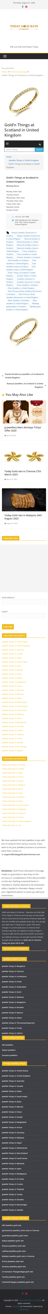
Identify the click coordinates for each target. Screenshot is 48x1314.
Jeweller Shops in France (12, 686)
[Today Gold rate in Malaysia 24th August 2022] (24, 490)
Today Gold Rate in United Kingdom (16, 821)
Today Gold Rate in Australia (13, 765)
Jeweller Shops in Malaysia (13, 694)
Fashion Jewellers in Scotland (28, 257)
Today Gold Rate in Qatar (12, 801)
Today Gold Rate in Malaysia (13, 785)
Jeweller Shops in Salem (12, 1018)
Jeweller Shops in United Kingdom (23, 160)
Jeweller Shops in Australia (13, 650)
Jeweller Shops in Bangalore (13, 966)
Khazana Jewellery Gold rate (13, 1246)
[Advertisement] (24, 568)
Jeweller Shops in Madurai (13, 997)
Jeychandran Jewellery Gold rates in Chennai (20, 1230)
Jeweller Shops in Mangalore (14, 1002)
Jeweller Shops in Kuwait (12, 678)
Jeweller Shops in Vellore (12, 1033)
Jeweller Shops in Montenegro (14, 746)
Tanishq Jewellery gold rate (13, 1277)
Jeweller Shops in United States (15, 641)
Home (9, 157)
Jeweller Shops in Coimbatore (14, 976)
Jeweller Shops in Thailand (13, 734)
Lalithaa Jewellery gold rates (14, 1251)
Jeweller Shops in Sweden (12, 750)
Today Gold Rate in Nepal (12, 789)
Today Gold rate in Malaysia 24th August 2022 (23, 517)
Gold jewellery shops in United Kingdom (20, 268)
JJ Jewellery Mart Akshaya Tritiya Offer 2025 (22, 429)
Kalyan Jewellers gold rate (13, 1241)
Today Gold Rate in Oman (12, 793)
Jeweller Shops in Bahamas (13, 714)
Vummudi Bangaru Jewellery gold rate (18, 1282)
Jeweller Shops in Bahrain (12, 670)
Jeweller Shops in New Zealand (14, 706)
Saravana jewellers (9, 1055)
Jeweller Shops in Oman (12, 674)
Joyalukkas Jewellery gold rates (15, 1235)
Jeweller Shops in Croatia (12, 730)
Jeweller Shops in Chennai (13, 971)
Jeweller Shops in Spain (11, 718)
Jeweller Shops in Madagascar (14, 722)
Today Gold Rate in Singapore (14, 809)
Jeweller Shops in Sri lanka (13, 726)
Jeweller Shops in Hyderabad (14, 987)
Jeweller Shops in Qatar (11, 666)
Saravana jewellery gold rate (14, 1266)
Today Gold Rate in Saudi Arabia (15, 805)
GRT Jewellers (7, 1045)
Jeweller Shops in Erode (12, 981)
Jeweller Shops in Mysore (12, 1012)
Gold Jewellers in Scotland (18, 260)
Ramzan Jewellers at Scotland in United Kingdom (25, 385)
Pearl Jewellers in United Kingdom (21, 288)
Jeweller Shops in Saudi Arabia (14, 662)
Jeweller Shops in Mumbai (13, 1007)
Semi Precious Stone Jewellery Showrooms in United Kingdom (22, 295)
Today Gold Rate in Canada (13, 769)
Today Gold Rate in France (13, 777)
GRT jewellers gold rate (11, 1225)
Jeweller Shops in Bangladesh (14, 682)
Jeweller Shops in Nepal (12, 698)
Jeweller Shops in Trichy (12, 1028)
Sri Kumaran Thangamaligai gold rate (17, 1271)
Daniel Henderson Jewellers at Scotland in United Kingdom (24, 376)
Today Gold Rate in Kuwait (13, 781)
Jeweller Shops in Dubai (12, 658)
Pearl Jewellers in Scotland (27, 285)
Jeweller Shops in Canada (12, 654)
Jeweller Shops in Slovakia (12, 742)
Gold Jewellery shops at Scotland (21, 265)
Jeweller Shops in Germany (13, 690)
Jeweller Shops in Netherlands (14, 702)
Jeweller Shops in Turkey (12, 738)
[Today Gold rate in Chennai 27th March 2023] (24, 446)
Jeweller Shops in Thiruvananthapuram (18, 1023)
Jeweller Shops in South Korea (14, 710)
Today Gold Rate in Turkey (13, 817)
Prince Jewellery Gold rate (13, 1261)
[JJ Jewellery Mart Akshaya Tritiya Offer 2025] (24, 402)
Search (39, 150)
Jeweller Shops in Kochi (11, 992)
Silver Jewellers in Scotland (18, 300)
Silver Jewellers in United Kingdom (21, 301)
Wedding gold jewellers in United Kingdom (23, 308)
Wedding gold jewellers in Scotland (22, 305)
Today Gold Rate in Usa (11, 825)
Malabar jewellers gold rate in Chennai (18, 1256)
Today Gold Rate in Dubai (12, 773)
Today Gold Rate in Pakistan (13, 797)
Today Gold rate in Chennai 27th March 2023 (22, 473)
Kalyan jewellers (9, 1050)
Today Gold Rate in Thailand (13, 813)
